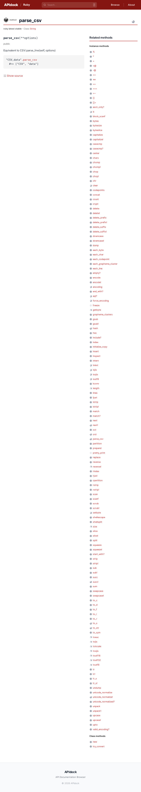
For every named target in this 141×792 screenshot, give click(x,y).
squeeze (97, 545)
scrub (96, 503)
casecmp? (98, 148)
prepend (97, 448)
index (95, 342)
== (94, 84)
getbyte (97, 310)
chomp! (97, 167)
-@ (94, 70)
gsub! (96, 324)
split (95, 540)
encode (96, 277)
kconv (96, 383)
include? (97, 337)
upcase (96, 715)
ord (94, 434)
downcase (98, 236)
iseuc (95, 365)
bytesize (97, 125)
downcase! (98, 240)
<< (94, 75)
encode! (97, 282)
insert (96, 351)
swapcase (98, 591)
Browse (115, 4)
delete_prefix (99, 217)
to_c (95, 600)
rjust (95, 475)
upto (95, 724)
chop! (96, 176)
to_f (95, 609)
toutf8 (96, 664)
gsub (95, 319)
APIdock (11, 5)
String (33, 28)
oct (94, 429)
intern (96, 360)
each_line (97, 268)
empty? (96, 273)
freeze (96, 305)
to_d (95, 605)
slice (95, 531)
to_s (95, 623)
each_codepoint (101, 259)
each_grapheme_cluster (105, 264)
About (131, 4)
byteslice (97, 130)
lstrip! (96, 406)
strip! (95, 563)
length (96, 388)
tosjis (96, 651)
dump (96, 245)
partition (97, 443)
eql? (95, 296)
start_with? (98, 554)
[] (94, 98)
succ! (95, 582)
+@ (94, 65)
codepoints (99, 190)
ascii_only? (98, 107)
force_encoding (101, 300)
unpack (96, 706)
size (95, 526)
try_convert (99, 746)
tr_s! (95, 683)
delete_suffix (99, 227)
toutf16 (96, 655)
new (95, 741)
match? (96, 416)
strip (95, 559)
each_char (98, 254)
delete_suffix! (100, 231)
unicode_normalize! (103, 697)
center (96, 153)
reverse (97, 462)
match (96, 411)
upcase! (97, 720)
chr (94, 181)
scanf (96, 499)
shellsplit (97, 522)
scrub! (96, 508)
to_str (96, 628)
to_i (95, 614)
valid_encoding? (101, 729)
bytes (96, 121)
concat (96, 194)
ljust (95, 397)
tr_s (95, 678)
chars (96, 158)
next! (95, 425)
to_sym (96, 632)
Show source (15, 75)
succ (95, 577)
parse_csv (30, 59)
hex (95, 333)
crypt (95, 204)
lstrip (95, 402)
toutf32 (97, 660)
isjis (95, 370)
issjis (95, 374)
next (95, 420)
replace (96, 457)
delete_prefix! (100, 222)
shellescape (99, 517)
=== (95, 88)
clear (95, 185)
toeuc (96, 637)
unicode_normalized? (104, 701)
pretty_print (99, 453)
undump (97, 688)
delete (96, 208)
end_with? (98, 291)
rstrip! (96, 489)
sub (95, 568)
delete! (96, 213)
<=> (94, 79)
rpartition (97, 480)
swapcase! (98, 595)
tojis (95, 641)
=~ (94, 93)
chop (95, 171)
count (96, 199)
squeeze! (97, 549)
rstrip (96, 485)
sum (95, 586)
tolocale (97, 646)
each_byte (98, 250)
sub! (95, 572)
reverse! (97, 466)
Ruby (26, 4)
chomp (96, 162)
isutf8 (96, 379)
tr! (94, 674)
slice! (95, 535)
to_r (95, 618)
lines (95, 393)
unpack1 (97, 711)
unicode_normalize (102, 692)
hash (95, 328)
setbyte (97, 512)
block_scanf (99, 116)
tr (94, 669)
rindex (96, 471)
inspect (96, 356)
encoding (97, 287)
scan (95, 494)
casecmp (97, 144)
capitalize (98, 135)
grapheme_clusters (103, 314)
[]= (94, 102)
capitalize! (98, 139)
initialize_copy (100, 346)
